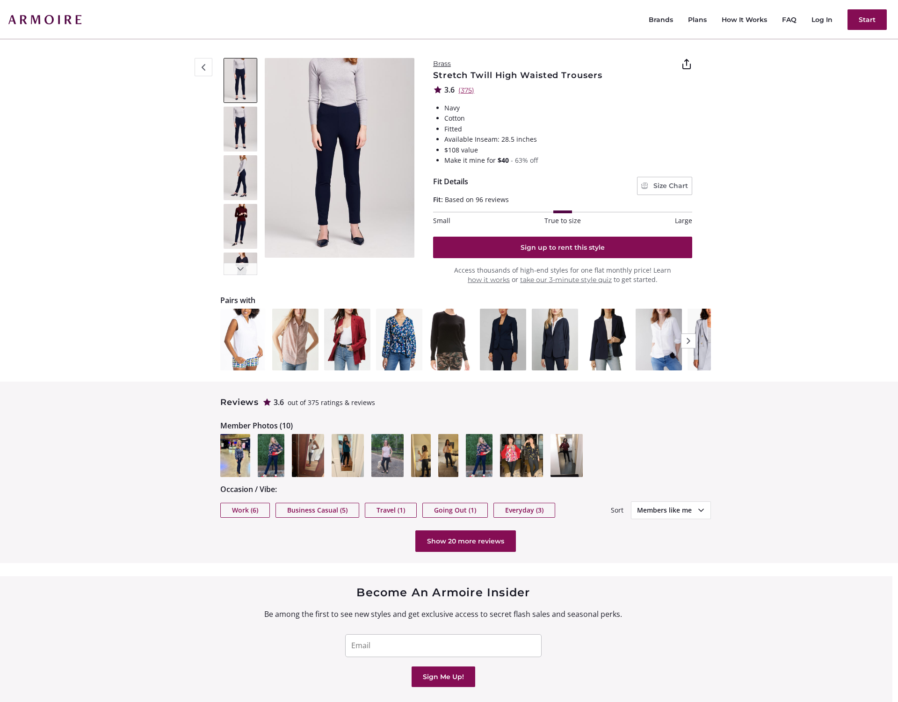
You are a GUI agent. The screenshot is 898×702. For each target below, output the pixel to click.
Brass (442, 63)
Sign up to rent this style (563, 247)
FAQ (789, 19)
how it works (489, 279)
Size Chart (670, 185)
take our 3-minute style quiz (566, 279)
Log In (822, 19)
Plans (697, 19)
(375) (466, 90)
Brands (661, 19)
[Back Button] (203, 67)
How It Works (744, 19)
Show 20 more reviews (465, 541)
